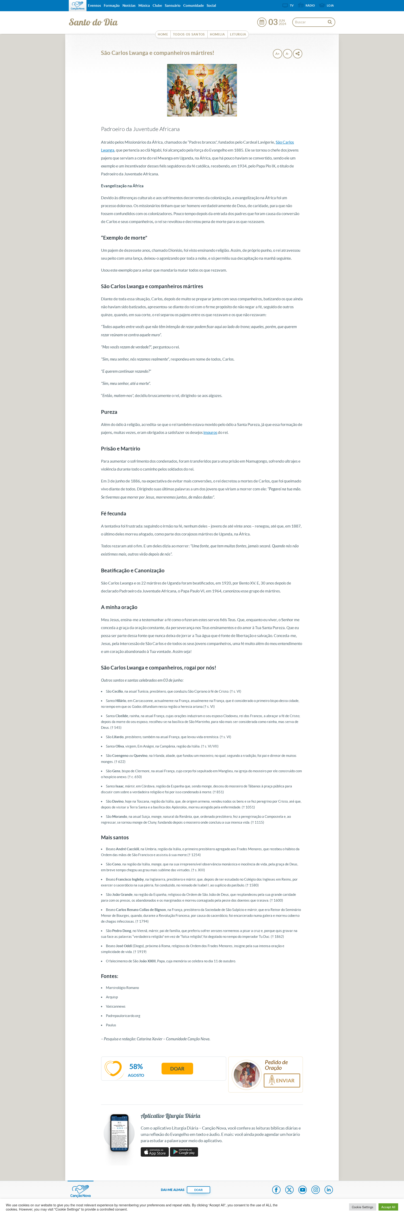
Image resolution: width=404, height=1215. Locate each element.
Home (163, 34)
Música (144, 5)
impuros (210, 432)
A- (287, 54)
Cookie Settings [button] (362, 1207)
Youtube (302, 1190)
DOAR (198, 1189)
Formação (112, 5)
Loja (330, 5)
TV (292, 5)
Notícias (129, 5)
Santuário (172, 5)
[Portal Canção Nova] (78, 5)
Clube (157, 5)
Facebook (276, 1190)
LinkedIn (328, 1190)
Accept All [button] (388, 1207)
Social (211, 5)
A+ (277, 54)
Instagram (315, 1190)
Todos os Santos (189, 34)
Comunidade (193, 5)
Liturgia (238, 34)
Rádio (310, 5)
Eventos (94, 5)
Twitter (289, 1190)
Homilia (217, 34)
